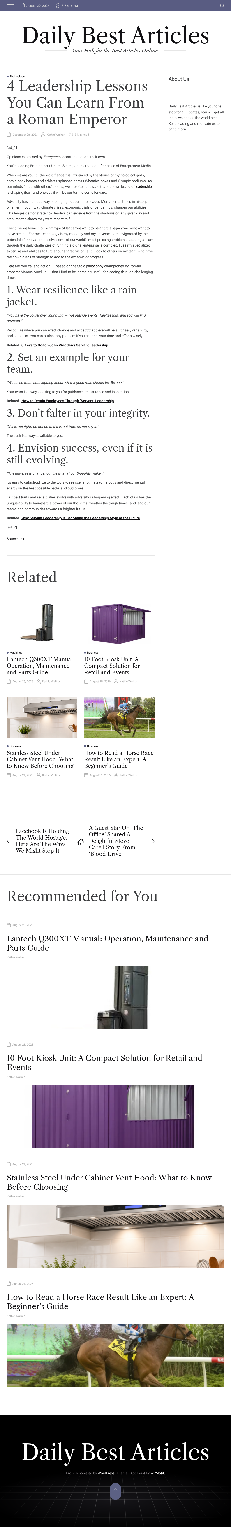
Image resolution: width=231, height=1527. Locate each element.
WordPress (106, 1473)
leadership (143, 186)
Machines (16, 652)
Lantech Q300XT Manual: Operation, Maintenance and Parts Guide (40, 666)
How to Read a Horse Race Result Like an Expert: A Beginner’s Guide (119, 759)
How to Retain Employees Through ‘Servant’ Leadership (67, 401)
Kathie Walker (56, 134)
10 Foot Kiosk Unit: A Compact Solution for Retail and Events (112, 666)
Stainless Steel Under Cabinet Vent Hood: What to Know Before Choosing (40, 759)
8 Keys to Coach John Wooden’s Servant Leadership (64, 345)
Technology (17, 76)
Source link (15, 539)
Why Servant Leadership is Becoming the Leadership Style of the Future (80, 518)
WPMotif (157, 1473)
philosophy (94, 266)
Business (92, 652)
